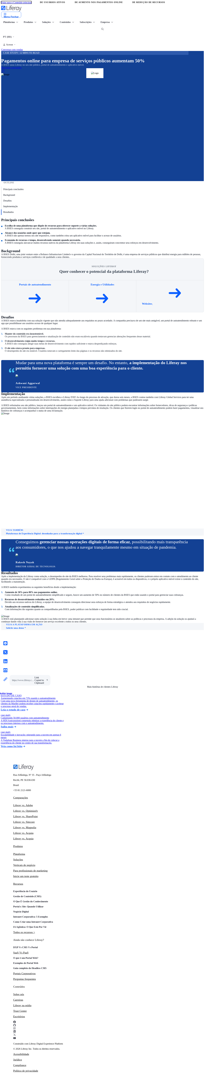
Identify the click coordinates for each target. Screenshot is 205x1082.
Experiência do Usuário (25, 891)
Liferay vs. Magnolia (24, 827)
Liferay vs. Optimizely (25, 810)
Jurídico (17, 1059)
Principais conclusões (13, 189)
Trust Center (20, 1010)
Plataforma (19, 853)
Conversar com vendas (12, 49)
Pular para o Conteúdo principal (16, 2)
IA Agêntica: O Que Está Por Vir (30, 927)
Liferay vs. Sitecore (24, 821)
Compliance (19, 1065)
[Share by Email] (5, 670)
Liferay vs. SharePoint (25, 816)
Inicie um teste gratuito (25, 876)
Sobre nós (18, 994)
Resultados (8, 212)
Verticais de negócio (24, 865)
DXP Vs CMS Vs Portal (25, 947)
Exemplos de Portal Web (25, 963)
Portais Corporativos (24, 973)
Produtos (18, 846)
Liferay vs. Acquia (23, 833)
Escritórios (19, 1016)
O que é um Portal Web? (25, 958)
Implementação (10, 206)
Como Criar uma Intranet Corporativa (33, 922)
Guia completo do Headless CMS (30, 968)
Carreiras (18, 999)
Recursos (18, 883)
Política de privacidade (25, 1070)
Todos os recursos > (24, 932)
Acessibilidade (21, 1054)
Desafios (7, 200)
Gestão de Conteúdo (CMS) (27, 896)
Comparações (20, 797)
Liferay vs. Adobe (23, 805)
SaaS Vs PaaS (21, 952)
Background (9, 195)
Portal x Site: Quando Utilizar (28, 906)
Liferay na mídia (22, 1005)
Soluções (18, 859)
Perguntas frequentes (24, 979)
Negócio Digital (21, 911)
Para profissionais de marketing (30, 870)
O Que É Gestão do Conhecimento (30, 901)
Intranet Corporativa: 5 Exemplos (30, 916)
